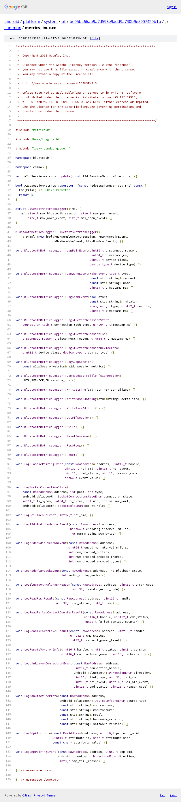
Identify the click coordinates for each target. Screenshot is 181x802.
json (173, 795)
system (51, 21)
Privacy (39, 795)
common (12, 27)
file (94, 38)
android (11, 21)
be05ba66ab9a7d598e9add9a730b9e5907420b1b (115, 21)
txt (162, 795)
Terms (51, 795)
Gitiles (26, 795)
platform (31, 21)
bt (63, 21)
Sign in (172, 7)
